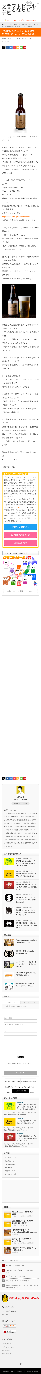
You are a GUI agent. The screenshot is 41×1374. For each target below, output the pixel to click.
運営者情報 (6, 1350)
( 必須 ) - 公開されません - (14, 1024)
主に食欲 (5, 1314)
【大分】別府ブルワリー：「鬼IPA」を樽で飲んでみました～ (26, 875)
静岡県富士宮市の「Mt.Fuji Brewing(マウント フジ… (25, 985)
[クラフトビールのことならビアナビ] (19, 9)
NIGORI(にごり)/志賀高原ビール (15, 1265)
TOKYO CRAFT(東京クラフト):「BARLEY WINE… (26, 974)
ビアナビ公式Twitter (21, 527)
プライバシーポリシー (9, 1347)
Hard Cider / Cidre (10, 1164)
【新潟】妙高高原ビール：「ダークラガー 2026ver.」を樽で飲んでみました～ (27, 1138)
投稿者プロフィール (20, 803)
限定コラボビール (10, 1171)
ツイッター (21, 507)
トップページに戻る (20, 1091)
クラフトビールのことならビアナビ (19, 1371)
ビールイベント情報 (10, 1174)
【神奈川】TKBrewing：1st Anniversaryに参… (25, 952)
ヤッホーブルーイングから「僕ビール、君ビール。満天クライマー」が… (26, 964)
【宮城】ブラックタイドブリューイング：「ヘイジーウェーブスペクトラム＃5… (26, 912)
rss (27, 2)
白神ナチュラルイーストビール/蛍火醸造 (17, 1281)
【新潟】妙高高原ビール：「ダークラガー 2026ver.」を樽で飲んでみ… (26, 887)
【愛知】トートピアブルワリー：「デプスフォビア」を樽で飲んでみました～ (26, 899)
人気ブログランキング (21, 535)
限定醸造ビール (27, 858)
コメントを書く (28, 38)
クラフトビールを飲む (9, 1311)
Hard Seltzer (8, 1167)
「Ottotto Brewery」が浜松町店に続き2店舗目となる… (26, 941)
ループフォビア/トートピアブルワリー (16, 1276)
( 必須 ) (8, 1018)
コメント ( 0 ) (11, 1002)
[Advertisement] (20, 70)
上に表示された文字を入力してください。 (20, 1063)
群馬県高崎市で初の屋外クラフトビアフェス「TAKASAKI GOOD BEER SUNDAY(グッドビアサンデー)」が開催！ (28, 1082)
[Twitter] (20, 1363)
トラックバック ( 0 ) (29, 1002)
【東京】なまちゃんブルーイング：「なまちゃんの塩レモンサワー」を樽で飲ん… (26, 863)
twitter (30, 2)
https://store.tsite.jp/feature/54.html (16, 217)
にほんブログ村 (21, 543)
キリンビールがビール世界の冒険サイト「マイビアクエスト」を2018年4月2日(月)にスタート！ (12, 1082)
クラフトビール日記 (15, 38)
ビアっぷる (6, 41)
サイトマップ (7, 1353)
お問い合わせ (7, 1343)
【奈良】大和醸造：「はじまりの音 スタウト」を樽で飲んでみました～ (26, 925)
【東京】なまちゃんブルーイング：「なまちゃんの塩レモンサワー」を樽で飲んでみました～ (26, 1107)
